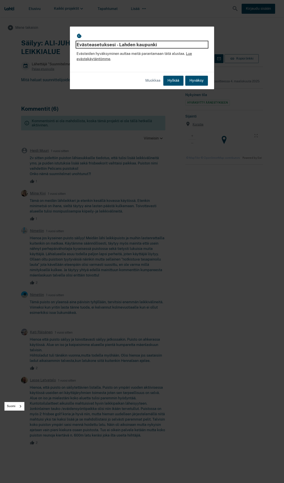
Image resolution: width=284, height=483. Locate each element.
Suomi (11, 406)
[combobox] (14, 406)
